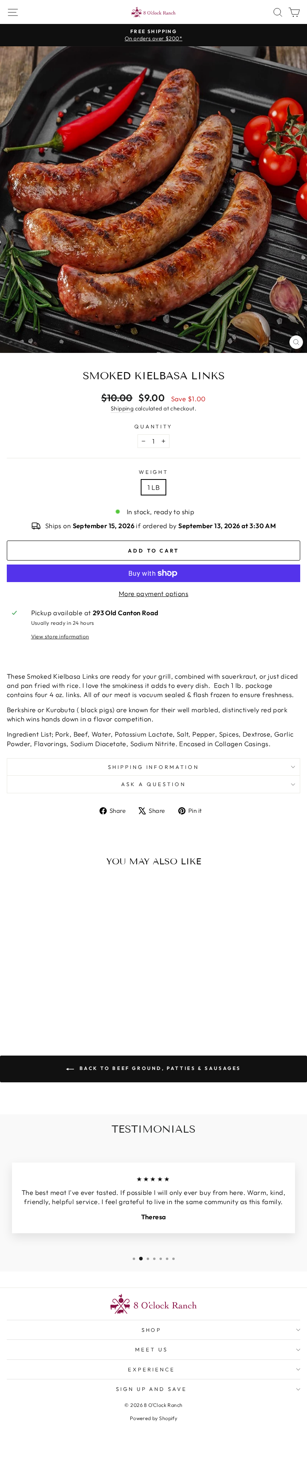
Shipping (122, 408)
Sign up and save (151, 1389)
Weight (154, 472)
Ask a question (153, 784)
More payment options (153, 593)
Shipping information (153, 767)
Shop (152, 1330)
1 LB (154, 487)
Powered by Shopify (153, 1418)
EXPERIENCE (151, 1369)
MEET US (151, 1349)
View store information (60, 636)
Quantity (153, 426)
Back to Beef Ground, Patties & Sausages (159, 1068)
